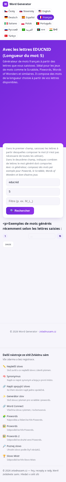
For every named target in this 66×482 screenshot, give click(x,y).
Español (30, 17)
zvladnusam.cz (47, 331)
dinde (8, 244)
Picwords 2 (22, 437)
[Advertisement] (33, 112)
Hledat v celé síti (30, 474)
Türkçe (12, 35)
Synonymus (28, 378)
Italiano (12, 23)
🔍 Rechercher (20, 210)
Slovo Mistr (19, 457)
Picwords (18, 427)
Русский (13, 29)
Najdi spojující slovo (24, 388)
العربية (29, 29)
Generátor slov (27, 397)
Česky (11, 11)
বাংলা (43, 29)
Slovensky (28, 11)
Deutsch (12, 17)
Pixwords (23, 417)
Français (47, 17)
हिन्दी (55, 29)
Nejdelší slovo (27, 368)
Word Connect (24, 407)
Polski (28, 23)
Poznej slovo (21, 447)
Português (45, 23)
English (46, 11)
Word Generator (17, 4)
